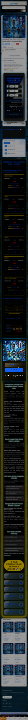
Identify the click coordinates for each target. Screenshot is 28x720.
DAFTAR (14, 370)
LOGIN (13, 364)
